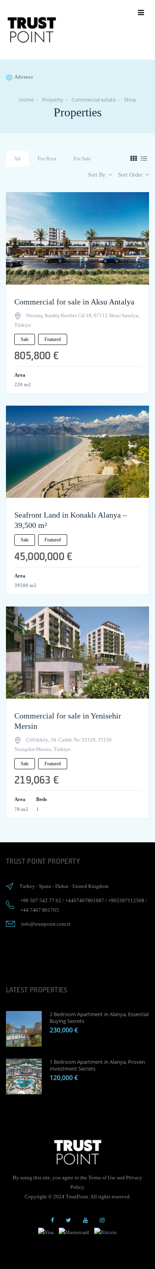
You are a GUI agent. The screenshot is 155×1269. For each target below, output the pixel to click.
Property (52, 99)
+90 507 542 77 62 (40, 900)
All (17, 159)
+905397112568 (126, 900)
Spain (45, 886)
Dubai (61, 886)
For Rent (47, 159)
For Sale (82, 159)
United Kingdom (90, 886)
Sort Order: (131, 175)
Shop (130, 99)
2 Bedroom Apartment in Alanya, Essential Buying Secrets (99, 1017)
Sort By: (98, 175)
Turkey (27, 886)
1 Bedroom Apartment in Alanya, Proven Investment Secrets (97, 1065)
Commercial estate (94, 99)
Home (26, 99)
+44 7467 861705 (39, 910)
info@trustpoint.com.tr (45, 924)
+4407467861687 (84, 900)
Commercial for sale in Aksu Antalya (74, 301)
